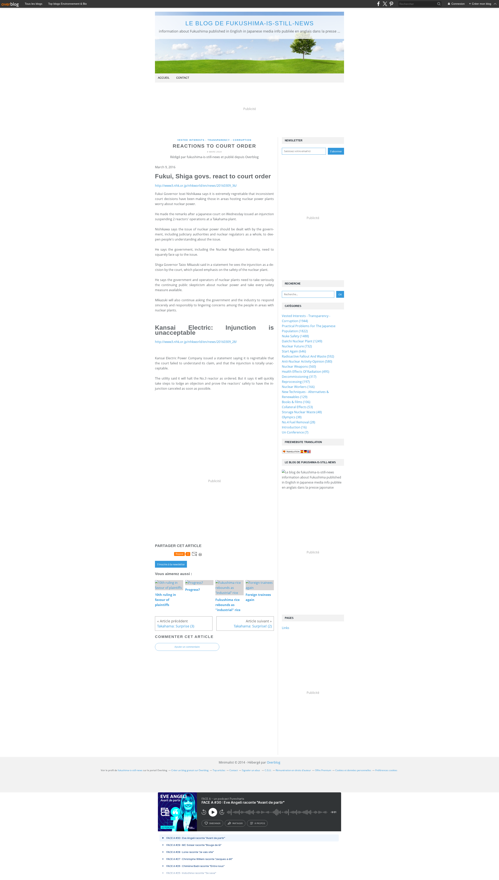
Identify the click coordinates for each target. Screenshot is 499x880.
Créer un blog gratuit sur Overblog (190, 770)
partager (237, 823)
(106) (296, 402)
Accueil (164, 77)
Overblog (273, 762)
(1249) (302, 341)
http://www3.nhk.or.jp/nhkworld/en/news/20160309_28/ (196, 342)
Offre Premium (323, 770)
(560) (299, 366)
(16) (294, 427)
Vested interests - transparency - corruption (214, 140)
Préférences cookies (386, 770)
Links (285, 628)
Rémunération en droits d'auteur (293, 770)
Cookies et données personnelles (353, 770)
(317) (299, 376)
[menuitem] (164, 78)
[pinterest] (391, 4)
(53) (297, 407)
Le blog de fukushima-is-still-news (249, 23)
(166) (298, 387)
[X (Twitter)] (384, 4)
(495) (305, 371)
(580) (307, 361)
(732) (297, 346)
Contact (182, 77)
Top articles (219, 770)
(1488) (295, 336)
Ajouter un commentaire (187, 647)
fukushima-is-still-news (130, 770)
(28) (298, 422)
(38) (292, 417)
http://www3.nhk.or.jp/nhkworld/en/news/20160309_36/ (196, 185)
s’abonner (214, 823)
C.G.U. (268, 770)
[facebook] (378, 4)
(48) (302, 412)
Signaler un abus (251, 770)
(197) (296, 382)
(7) (295, 432)
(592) (308, 356)
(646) (294, 351)
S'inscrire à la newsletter (171, 564)
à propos (260, 823)
